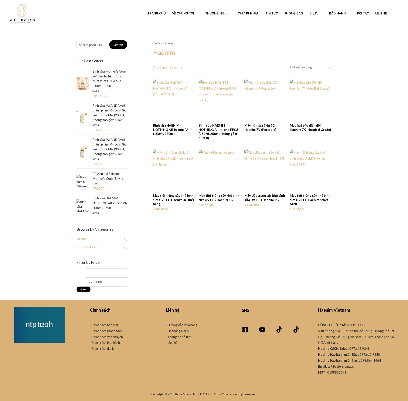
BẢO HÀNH (337, 13)
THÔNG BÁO (293, 13)
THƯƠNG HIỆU (216, 13)
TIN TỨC (272, 13)
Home (157, 43)
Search (118, 45)
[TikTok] (279, 329)
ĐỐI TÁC (363, 13)
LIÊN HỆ (381, 13)
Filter (83, 289)
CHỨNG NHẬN (248, 13)
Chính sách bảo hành (105, 342)
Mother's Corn (86, 247)
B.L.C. (313, 13)
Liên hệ (172, 342)
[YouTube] (262, 329)
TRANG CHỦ (156, 13)
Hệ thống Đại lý (178, 331)
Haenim (81, 239)
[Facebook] (245, 329)
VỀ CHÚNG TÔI (183, 13)
